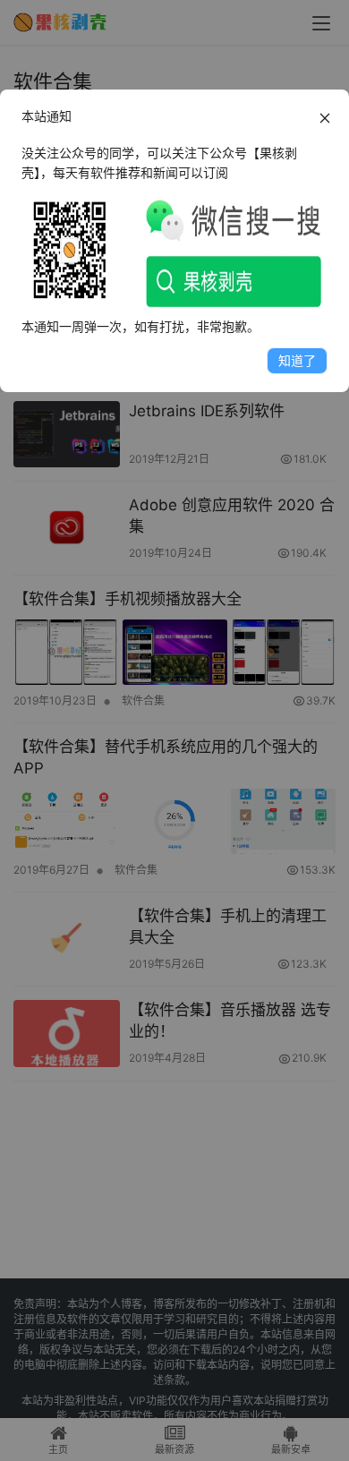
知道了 (297, 360)
